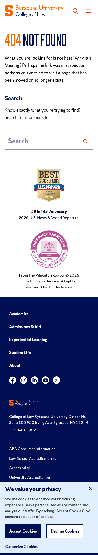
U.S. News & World (51, 217)
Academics (18, 313)
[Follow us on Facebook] (12, 380)
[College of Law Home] (34, 11)
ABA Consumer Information (32, 448)
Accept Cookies (23, 531)
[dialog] (49, 517)
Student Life (20, 352)
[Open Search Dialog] (75, 10)
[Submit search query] (85, 141)
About (15, 365)
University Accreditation (29, 477)
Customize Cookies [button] (21, 546)
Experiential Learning (28, 339)
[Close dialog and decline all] (90, 488)
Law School (30, 458)
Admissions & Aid (25, 326)
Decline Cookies (65, 531)
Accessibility (19, 467)
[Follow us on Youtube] (45, 380)
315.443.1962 (22, 430)
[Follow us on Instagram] (23, 380)
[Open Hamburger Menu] (88, 10)
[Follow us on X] (56, 380)
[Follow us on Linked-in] (34, 380)
